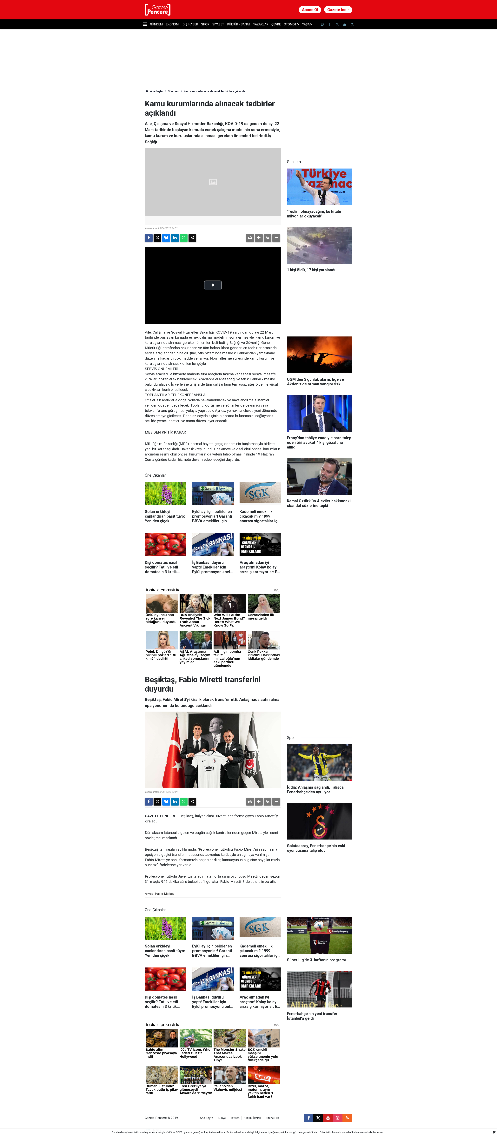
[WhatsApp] (184, 238)
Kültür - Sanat (238, 24)
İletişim (235, 1118)
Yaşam (307, 24)
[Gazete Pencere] (157, 9)
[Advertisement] (319, 123)
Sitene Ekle (273, 1118)
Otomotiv (291, 24)
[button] (259, 238)
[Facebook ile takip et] (329, 24)
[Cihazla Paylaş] (192, 238)
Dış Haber (190, 24)
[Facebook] (149, 238)
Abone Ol (310, 9)
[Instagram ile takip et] (337, 1118)
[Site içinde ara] (352, 24)
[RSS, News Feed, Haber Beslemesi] (347, 1118)
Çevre (276, 24)
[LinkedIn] (175, 238)
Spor (205, 24)
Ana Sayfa (156, 91)
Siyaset (218, 24)
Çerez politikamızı (282, 1132)
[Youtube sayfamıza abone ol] (344, 24)
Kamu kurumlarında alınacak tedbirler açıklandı (214, 91)
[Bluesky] (166, 238)
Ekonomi (172, 24)
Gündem (156, 24)
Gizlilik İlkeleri (252, 1118)
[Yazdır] (250, 238)
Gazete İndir (338, 9)
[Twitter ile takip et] (337, 24)
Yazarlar (260, 24)
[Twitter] (157, 238)
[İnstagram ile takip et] (322, 24)
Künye (222, 1118)
